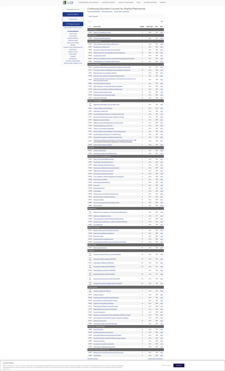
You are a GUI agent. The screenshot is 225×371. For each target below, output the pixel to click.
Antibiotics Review (98, 294)
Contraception (97, 355)
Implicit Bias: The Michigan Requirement (104, 347)
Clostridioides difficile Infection (102, 182)
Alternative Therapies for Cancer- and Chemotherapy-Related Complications (114, 58)
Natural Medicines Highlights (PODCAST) (104, 270)
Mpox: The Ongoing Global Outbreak (104, 159)
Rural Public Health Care (100, 98)
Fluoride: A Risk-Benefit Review (102, 38)
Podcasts (73, 56)
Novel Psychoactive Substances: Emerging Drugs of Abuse (110, 338)
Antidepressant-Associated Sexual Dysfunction (106, 297)
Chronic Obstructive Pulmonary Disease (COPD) (106, 202)
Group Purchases (125, 2)
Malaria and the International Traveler (104, 171)
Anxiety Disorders (98, 329)
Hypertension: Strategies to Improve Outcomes (106, 168)
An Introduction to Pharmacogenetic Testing (105, 300)
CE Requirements (73, 24)
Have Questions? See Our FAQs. (73, 27)
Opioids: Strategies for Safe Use (102, 291)
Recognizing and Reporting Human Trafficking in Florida (109, 117)
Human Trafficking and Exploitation (103, 108)
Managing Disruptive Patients (101, 120)
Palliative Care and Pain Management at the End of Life (108, 122)
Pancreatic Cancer (98, 236)
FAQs (138, 2)
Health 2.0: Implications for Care (102, 32)
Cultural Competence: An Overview (103, 125)
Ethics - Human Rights (73, 42)
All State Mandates (73, 31)
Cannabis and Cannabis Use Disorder (104, 344)
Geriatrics (72, 45)
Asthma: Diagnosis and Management (103, 239)
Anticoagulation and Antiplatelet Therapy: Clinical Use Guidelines (111, 318)
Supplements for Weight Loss (102, 47)
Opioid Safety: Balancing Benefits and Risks (105, 323)
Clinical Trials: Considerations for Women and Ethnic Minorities (110, 221)
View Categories (93, 16)
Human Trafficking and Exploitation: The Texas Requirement (110, 131)
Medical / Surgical (73, 51)
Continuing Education (88, 2)
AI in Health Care (98, 224)
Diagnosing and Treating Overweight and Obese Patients (109, 76)
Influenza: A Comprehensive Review (103, 173)
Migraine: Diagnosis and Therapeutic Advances (106, 230)
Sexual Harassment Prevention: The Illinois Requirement (109, 114)
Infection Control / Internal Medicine (73, 47)
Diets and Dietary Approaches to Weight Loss (106, 44)
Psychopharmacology (99, 312)
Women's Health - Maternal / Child (73, 63)
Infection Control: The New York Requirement (106, 194)
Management (72, 49)
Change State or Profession (121, 11)
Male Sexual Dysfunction (100, 247)
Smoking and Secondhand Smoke (103, 92)
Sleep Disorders (98, 205)
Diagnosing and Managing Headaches (104, 233)
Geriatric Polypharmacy (100, 150)
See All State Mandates (93, 11)
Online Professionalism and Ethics (103, 144)
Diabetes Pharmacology (100, 320)
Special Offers (73, 14)
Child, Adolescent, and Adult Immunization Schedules (108, 86)
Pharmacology (73, 58)
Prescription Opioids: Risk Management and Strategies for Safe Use (112, 70)
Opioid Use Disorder (99, 341)
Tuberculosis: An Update (100, 179)
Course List (73, 19)
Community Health (73, 40)
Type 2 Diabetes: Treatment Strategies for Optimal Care (109, 176)
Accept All (178, 365)
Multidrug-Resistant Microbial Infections (104, 165)
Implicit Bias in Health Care (101, 111)
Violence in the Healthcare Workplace (104, 128)
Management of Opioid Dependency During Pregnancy (108, 352)
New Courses (73, 35)
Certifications (108, 2)
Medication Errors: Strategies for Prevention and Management (110, 212)
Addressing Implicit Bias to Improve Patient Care (107, 104)
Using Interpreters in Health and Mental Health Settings (109, 219)
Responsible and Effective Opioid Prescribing (106, 306)
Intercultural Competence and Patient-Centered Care (108, 137)
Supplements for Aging (100, 55)
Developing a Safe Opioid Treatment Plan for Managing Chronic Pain (112, 67)
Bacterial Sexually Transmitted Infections (104, 197)
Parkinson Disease (99, 199)
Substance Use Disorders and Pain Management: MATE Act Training (112, 315)
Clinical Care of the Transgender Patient (104, 95)
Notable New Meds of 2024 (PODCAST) (104, 274)
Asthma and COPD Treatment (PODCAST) (105, 259)
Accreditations (150, 2)
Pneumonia (97, 185)
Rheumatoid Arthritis (99, 188)
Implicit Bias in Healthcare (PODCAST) (104, 263)
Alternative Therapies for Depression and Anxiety (107, 50)
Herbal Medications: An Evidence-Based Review (107, 61)
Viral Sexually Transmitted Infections (103, 162)
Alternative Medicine (73, 38)
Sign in (162, 2)
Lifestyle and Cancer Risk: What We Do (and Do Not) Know (109, 52)
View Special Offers (107, 11)
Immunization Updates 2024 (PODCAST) (104, 266)
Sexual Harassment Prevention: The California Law (107, 134)
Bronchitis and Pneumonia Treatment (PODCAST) (107, 278)
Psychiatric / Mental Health (73, 61)
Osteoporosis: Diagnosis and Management (105, 153)
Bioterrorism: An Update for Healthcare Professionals (108, 89)
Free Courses (73, 33)
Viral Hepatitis (97, 191)
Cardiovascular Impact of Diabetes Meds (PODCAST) (108, 283)
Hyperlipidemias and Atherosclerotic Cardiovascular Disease (110, 242)
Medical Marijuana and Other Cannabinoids (105, 309)
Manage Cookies (166, 365)
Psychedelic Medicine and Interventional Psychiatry (107, 335)
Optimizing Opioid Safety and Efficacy (104, 303)
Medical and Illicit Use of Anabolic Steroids (105, 73)
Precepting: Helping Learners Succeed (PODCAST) (107, 254)
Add (161, 32)
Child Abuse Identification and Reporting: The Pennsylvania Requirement (113, 140)
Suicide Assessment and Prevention (103, 332)
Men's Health (72, 54)
